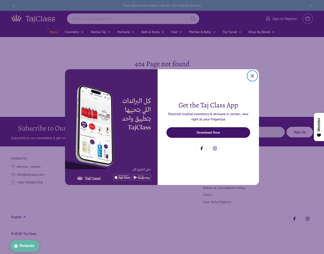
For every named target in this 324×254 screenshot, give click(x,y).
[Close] (252, 75)
